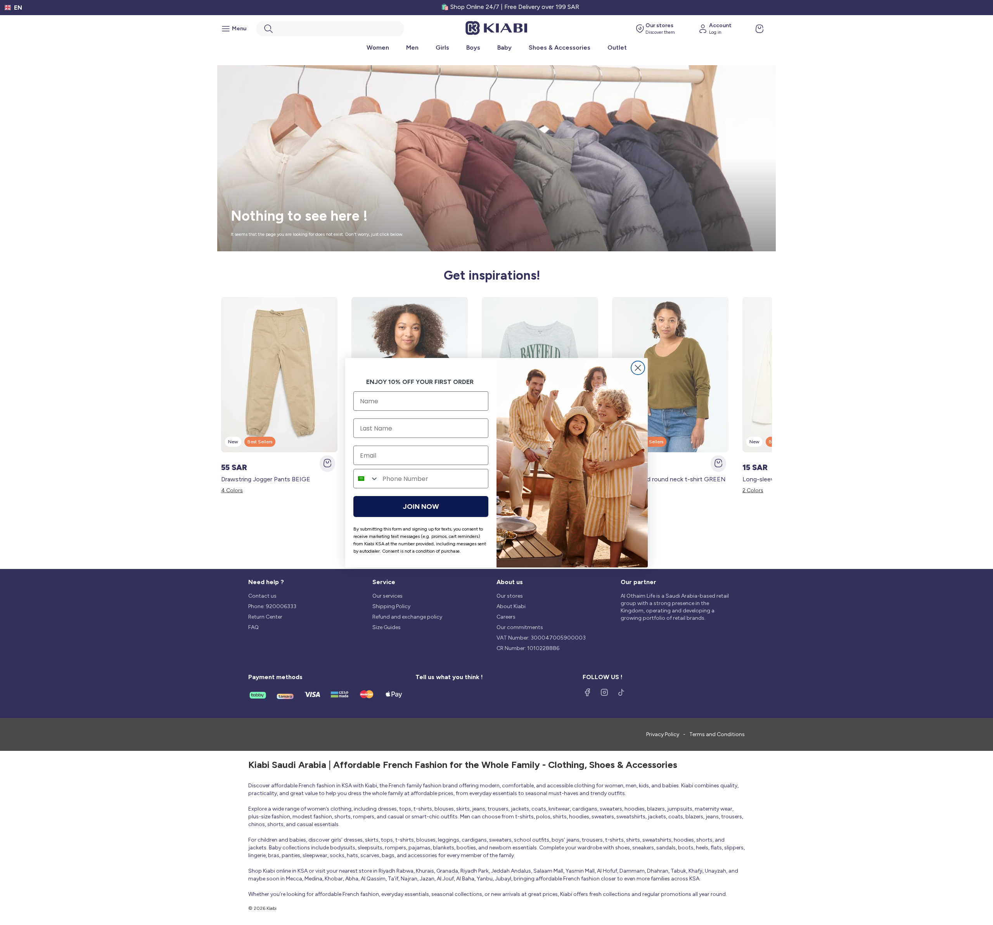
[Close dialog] (638, 368)
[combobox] (366, 478)
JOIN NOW (421, 506)
